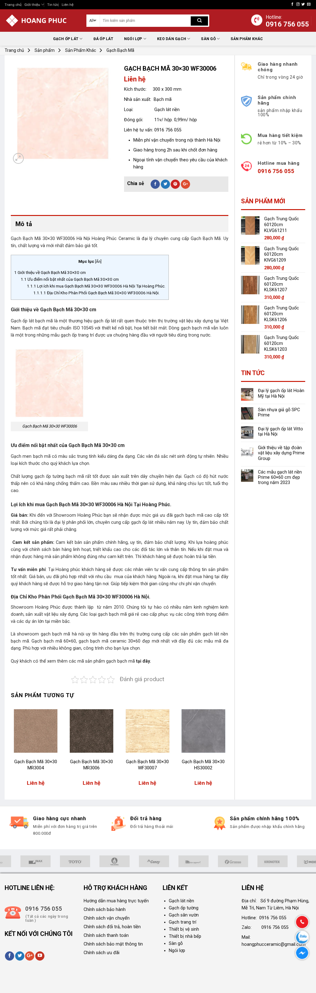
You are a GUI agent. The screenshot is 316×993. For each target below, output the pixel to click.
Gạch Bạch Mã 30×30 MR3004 (35, 765)
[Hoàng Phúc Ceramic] (41, 20)
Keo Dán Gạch (171, 39)
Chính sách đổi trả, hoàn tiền (112, 926)
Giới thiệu (32, 4)
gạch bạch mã (120, 661)
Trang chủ (13, 4)
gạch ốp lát (105, 321)
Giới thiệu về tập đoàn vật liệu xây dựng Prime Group (281, 453)
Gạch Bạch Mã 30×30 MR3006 (91, 765)
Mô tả (23, 224)
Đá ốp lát (103, 39)
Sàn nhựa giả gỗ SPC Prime (279, 412)
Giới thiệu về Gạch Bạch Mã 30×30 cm (50, 272)
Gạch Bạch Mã (120, 50)
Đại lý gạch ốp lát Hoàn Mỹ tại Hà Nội (281, 393)
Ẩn (98, 261)
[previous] (11, 749)
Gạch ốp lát (66, 39)
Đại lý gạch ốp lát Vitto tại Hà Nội (280, 431)
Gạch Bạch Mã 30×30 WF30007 (147, 765)
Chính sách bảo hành (105, 909)
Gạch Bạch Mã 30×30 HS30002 (203, 765)
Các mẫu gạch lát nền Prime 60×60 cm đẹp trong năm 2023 (280, 478)
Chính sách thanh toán (106, 935)
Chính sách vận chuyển (107, 918)
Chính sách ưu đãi (101, 952)
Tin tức (53, 4)
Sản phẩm (45, 50)
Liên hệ (67, 4)
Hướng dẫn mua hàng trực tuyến (116, 901)
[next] (228, 749)
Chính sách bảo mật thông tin (113, 944)
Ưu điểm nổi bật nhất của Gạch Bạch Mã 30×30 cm (70, 279)
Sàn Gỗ (208, 39)
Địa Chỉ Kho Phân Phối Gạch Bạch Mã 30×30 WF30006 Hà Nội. (96, 292)
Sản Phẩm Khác (247, 39)
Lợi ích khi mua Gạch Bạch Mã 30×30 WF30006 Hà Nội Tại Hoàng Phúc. (96, 285)
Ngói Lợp (133, 39)
